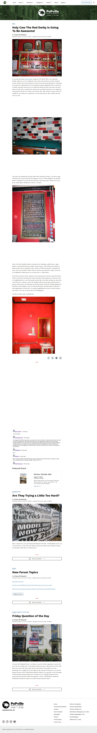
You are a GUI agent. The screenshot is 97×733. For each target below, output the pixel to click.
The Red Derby (28, 79)
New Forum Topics (25, 572)
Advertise (29, 2)
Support (63, 2)
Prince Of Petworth (20, 35)
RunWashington (74, 717)
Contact (56, 709)
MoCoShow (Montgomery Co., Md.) (79, 711)
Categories (39, 2)
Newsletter (57, 714)
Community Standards (60, 706)
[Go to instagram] (11, 721)
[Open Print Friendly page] (60, 358)
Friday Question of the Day (20, 612)
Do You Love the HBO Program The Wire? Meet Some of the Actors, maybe (32, 585)
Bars (13, 23)
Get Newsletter (86, 2)
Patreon (56, 717)
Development (16, 491)
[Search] (94, 2)
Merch (56, 2)
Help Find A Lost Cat (18, 581)
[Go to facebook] (7, 721)
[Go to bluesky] (14, 721)
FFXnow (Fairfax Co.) (75, 709)
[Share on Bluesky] (56, 358)
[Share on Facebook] (48, 358)
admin (14, 568)
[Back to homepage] (6, 2)
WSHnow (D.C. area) (75, 719)
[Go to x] (3, 721)
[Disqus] (37, 410)
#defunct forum (18, 594)
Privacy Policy (57, 719)
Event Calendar (58, 711)
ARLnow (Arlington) (75, 704)
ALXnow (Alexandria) (75, 706)
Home (14, 2)
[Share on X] (52, 358)
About (20, 2)
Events (48, 2)
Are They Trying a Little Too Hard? (35, 495)
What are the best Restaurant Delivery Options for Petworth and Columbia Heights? (33, 589)
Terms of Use (57, 722)
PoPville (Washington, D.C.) (77, 714)
